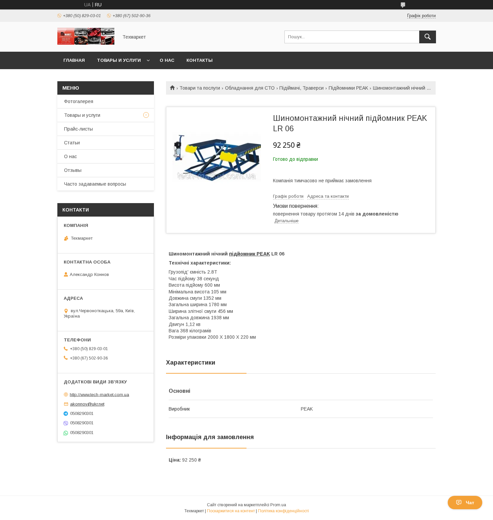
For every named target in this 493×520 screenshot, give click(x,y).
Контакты (199, 60)
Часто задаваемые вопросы (95, 184)
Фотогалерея (78, 101)
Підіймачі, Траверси (301, 88)
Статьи (72, 142)
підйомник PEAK (249, 253)
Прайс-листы (78, 129)
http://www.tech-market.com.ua (99, 394)
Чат (470, 502)
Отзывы (72, 170)
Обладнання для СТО (250, 88)
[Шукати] (427, 37)
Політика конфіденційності (283, 511)
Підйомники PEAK (348, 88)
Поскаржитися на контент (231, 511)
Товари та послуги (199, 88)
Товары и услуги (119, 60)
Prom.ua (278, 505)
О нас (167, 60)
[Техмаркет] (85, 43)
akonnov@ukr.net (87, 404)
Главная (74, 60)
